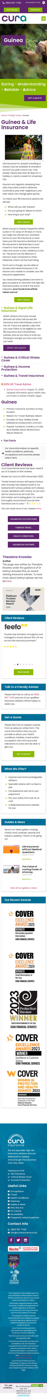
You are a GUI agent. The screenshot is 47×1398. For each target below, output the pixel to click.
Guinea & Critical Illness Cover (20, 358)
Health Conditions (19, 1198)
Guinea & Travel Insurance (24, 376)
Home (4, 115)
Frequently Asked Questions (24, 1217)
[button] (43, 18)
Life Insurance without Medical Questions (32, 849)
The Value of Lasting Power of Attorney (32, 869)
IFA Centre (15, 1211)
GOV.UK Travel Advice (17, 384)
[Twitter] (18, 1240)
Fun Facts (10, 440)
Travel (13, 1194)
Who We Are (16, 1207)
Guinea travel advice (17, 389)
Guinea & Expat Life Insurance (17, 309)
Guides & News (17, 1204)
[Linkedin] (25, 1240)
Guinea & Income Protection (15, 368)
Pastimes (15, 1201)
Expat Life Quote (16, 347)
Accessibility (16, 1214)
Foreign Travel (14, 115)
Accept (35, 1385)
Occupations (17, 1191)
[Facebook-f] (11, 1240)
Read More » (27, 859)
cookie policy (23, 1395)
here (38, 508)
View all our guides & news (23, 887)
